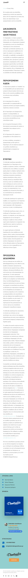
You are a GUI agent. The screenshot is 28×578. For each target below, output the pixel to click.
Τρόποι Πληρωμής (9, 482)
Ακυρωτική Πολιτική (9, 484)
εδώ (16, 388)
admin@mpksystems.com (9, 416)
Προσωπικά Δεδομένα (10, 487)
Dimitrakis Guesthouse (15, 523)
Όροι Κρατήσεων (9, 479)
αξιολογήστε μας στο (14, 531)
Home (4, 8)
